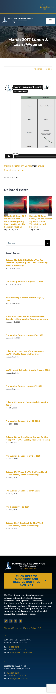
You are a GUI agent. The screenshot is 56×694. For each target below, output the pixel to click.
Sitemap (8, 628)
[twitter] (6, 621)
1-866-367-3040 (19, 650)
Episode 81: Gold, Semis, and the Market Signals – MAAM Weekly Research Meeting (40, 221)
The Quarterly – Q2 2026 (17, 507)
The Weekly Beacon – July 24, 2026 (23, 456)
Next (47, 69)
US (44, 9)
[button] (6, 214)
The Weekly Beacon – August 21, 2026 (24, 281)
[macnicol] (16, 18)
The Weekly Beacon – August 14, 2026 (24, 335)
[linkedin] (15, 621)
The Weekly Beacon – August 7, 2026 (24, 386)
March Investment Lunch (18, 166)
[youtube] (20, 621)
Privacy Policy (30, 628)
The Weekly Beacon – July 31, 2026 (23, 421)
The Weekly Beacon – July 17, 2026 (23, 491)
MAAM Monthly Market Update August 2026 (28, 370)
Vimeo (21, 170)
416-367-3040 (13, 647)
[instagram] (11, 621)
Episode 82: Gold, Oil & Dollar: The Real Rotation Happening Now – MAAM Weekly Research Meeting (15, 221)
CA (43, 5)
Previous (37, 69)
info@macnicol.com (19, 678)
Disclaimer (18, 628)
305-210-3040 (13, 673)
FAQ (39, 628)
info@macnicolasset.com (21, 652)
